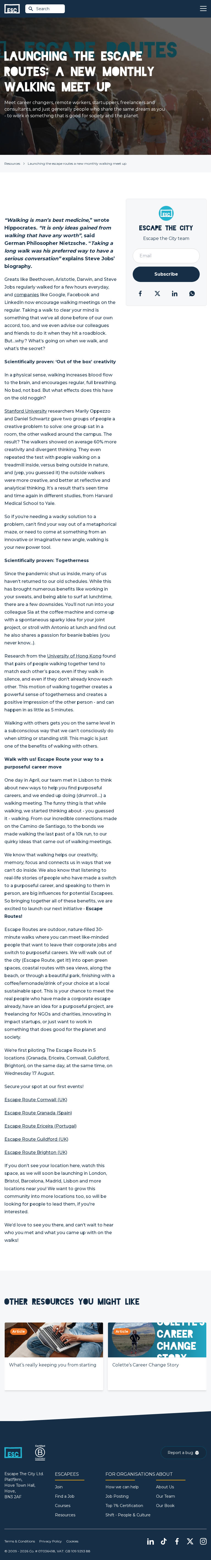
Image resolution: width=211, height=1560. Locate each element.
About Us (165, 1486)
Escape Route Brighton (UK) (35, 1152)
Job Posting (117, 1496)
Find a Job (64, 1496)
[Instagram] (203, 1541)
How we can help (122, 1486)
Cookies (72, 1541)
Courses (62, 1505)
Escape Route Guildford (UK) (36, 1139)
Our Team (165, 1496)
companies (26, 294)
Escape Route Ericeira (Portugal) (40, 1126)
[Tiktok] (163, 1541)
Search (42, 8)
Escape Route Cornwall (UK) (35, 1099)
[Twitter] (190, 1541)
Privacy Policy (50, 1541)
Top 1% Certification (124, 1505)
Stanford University (25, 411)
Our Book (165, 1505)
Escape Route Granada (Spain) (38, 1113)
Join (59, 1486)
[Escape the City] (12, 9)
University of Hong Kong (74, 656)
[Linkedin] (150, 1541)
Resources (12, 163)
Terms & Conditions (19, 1541)
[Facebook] (177, 1541)
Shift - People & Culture (128, 1515)
